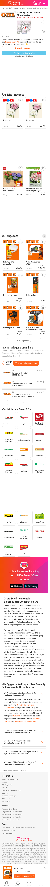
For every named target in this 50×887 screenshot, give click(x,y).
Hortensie (37, 719)
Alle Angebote (7, 785)
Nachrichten (6, 801)
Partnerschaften (7, 833)
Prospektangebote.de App (11, 790)
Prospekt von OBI (12, 42)
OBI (16, 8)
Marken (4, 787)
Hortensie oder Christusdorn (25, 721)
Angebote (23, 8)
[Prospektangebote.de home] (15, 3)
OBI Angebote (10, 235)
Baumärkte (17, 716)
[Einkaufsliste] (39, 3)
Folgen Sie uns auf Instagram (12, 814)
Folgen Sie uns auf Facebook (12, 812)
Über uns (5, 793)
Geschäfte (9, 8)
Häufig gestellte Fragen (10, 779)
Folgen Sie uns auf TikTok (11, 820)
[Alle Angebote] (44, 236)
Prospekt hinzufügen (9, 796)
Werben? (5, 782)
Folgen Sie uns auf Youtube (11, 817)
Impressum (6, 798)
